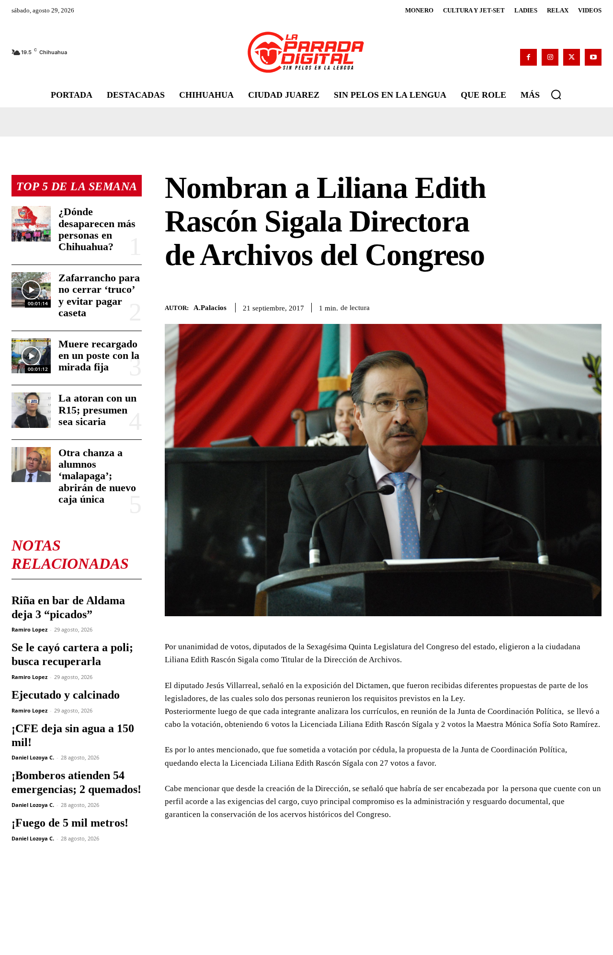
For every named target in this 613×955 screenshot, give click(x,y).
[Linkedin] (569, 306)
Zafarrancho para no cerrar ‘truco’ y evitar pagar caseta (99, 295)
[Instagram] (550, 57)
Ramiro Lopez (29, 629)
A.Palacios (210, 307)
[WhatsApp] (547, 306)
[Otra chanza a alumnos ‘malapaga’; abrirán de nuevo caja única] (31, 464)
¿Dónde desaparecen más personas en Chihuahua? (97, 229)
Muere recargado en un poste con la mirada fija (98, 355)
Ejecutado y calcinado (65, 695)
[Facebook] (528, 57)
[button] (556, 94)
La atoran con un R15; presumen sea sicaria (97, 409)
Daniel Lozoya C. (32, 757)
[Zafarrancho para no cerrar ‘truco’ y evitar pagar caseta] (31, 289)
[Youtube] (593, 57)
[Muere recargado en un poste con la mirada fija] (31, 355)
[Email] (592, 306)
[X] (571, 57)
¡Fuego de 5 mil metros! (69, 823)
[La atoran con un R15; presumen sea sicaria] (31, 409)
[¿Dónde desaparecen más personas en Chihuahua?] (31, 223)
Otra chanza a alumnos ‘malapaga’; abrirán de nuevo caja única (97, 476)
